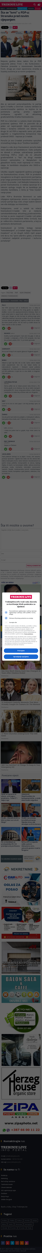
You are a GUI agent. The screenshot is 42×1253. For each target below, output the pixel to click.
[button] (21, 622)
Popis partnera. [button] (28, 634)
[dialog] (21, 626)
